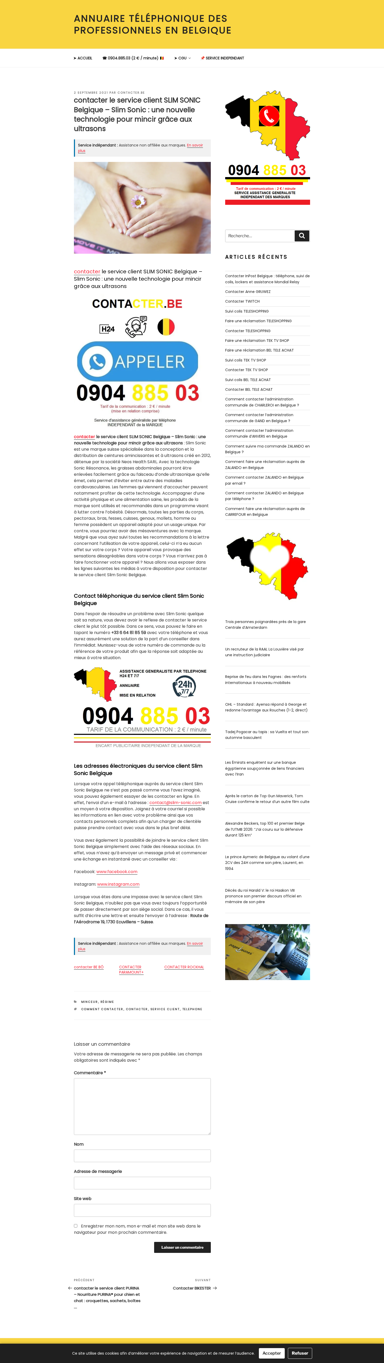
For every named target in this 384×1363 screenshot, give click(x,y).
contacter (87, 271)
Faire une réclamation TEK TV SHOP (257, 340)
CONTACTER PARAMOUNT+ (131, 969)
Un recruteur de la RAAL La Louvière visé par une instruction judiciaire (264, 652)
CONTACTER (137, 1009)
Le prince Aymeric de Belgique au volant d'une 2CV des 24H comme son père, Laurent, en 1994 (267, 862)
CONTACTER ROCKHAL (184, 967)
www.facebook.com (116, 872)
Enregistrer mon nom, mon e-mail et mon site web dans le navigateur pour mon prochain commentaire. (137, 1229)
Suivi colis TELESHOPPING (247, 311)
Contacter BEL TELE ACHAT (249, 389)
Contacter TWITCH (242, 301)
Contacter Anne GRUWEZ (248, 291)
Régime (107, 1002)
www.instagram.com (118, 884)
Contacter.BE (131, 93)
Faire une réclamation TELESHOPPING (258, 321)
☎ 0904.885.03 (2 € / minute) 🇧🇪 (133, 58)
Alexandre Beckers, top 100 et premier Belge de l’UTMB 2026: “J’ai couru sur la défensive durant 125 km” (265, 829)
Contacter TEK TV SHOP (246, 369)
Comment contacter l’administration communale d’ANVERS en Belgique (259, 433)
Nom (79, 1144)
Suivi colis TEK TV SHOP (245, 360)
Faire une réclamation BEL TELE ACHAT (259, 350)
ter (92, 437)
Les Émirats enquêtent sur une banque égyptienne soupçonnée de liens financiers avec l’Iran (264, 768)
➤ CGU (180, 58)
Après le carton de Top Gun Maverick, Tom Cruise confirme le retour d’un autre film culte (267, 798)
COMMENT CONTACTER (102, 1009)
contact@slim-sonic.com (175, 803)
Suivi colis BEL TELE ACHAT (248, 379)
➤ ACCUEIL (82, 58)
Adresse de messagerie (98, 1171)
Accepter (272, 1353)
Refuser (300, 1353)
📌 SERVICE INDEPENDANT (222, 58)
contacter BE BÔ (89, 967)
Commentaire (90, 1073)
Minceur (89, 1002)
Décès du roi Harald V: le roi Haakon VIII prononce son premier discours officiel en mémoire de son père (263, 896)
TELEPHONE (192, 1009)
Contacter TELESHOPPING (248, 330)
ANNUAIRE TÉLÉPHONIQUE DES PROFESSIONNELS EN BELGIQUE (153, 24)
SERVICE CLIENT (165, 1009)
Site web (82, 1199)
